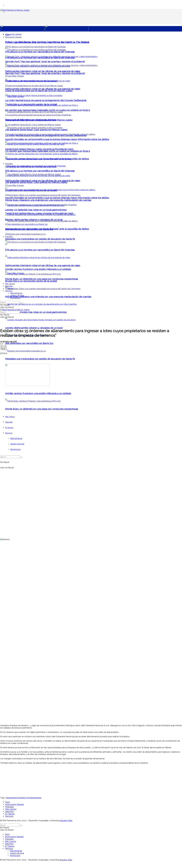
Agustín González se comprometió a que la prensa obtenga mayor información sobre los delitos (57, 197)
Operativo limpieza (26, 798)
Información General (13, 34)
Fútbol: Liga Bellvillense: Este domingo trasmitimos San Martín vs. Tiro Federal (47, 42)
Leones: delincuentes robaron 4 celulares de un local (34, 327)
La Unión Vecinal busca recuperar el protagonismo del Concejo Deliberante (46, 100)
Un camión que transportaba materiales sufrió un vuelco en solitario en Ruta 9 (47, 151)
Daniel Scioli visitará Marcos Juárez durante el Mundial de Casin (39, 213)
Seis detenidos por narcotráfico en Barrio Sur (29, 343)
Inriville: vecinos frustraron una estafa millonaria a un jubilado (38, 269)
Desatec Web (66, 820)
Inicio (7, 29)
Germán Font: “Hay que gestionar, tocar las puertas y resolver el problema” (45, 73)
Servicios (8, 291)
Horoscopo (15, 298)
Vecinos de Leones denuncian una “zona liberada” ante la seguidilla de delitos (47, 158)
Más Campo (10, 284)
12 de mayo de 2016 (8, 341)
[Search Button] (21, 312)
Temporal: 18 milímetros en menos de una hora (30, 119)
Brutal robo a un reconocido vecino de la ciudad (31, 281)
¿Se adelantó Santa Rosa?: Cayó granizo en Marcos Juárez (36, 182)
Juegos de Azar (17, 295)
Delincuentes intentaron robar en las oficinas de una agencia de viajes (42, 88)
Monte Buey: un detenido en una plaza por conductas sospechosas (41, 278)
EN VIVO (8, 5)
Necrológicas (16, 293)
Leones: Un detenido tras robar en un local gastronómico (36, 312)
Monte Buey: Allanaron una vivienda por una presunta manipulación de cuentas (48, 296)
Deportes (9, 286)
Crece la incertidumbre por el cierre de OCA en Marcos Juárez (39, 90)
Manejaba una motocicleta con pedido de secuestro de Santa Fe (40, 238)
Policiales (9, 237)
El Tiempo (9, 288)
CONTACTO (9, 12)
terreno (38, 798)
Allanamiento (12, 798)
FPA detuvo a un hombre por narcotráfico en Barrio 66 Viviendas (40, 51)
